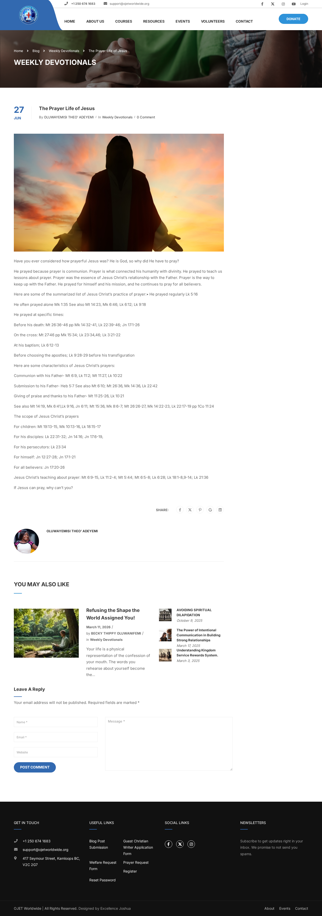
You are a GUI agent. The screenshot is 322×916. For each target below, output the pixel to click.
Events (183, 21)
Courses (123, 21)
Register (130, 871)
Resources (154, 21)
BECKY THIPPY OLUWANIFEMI (116, 633)
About (269, 908)
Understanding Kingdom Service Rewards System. (197, 652)
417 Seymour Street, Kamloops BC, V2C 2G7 (51, 861)
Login (304, 4)
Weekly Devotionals (64, 51)
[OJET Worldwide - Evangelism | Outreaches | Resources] (29, 15)
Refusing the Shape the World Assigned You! (113, 614)
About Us (95, 21)
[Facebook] (180, 509)
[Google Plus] (210, 509)
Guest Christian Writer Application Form (138, 847)
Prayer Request (136, 862)
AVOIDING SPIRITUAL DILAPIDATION (194, 612)
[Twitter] (190, 509)
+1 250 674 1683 (82, 4)
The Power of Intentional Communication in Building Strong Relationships (198, 635)
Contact (244, 21)
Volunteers (213, 21)
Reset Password (102, 880)
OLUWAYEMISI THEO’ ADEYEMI (69, 117)
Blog (35, 51)
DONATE (293, 19)
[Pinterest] (200, 509)
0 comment (146, 117)
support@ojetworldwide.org (129, 4)
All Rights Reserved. (61, 908)
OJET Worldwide (27, 908)
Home (69, 21)
